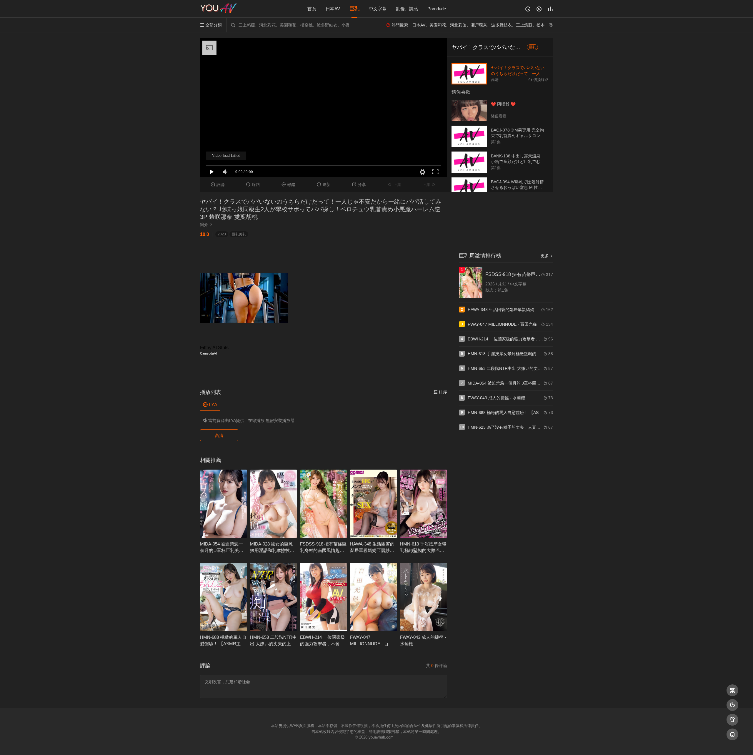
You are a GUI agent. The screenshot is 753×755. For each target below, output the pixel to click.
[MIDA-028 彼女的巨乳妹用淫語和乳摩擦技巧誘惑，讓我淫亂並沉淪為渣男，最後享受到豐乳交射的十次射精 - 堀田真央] (273, 504)
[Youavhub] (219, 9)
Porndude (436, 8)
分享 (359, 184)
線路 (253, 184)
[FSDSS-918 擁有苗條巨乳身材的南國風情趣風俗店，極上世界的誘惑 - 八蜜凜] (323, 504)
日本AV (333, 8)
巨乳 (354, 8)
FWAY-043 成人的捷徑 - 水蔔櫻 (496, 397)
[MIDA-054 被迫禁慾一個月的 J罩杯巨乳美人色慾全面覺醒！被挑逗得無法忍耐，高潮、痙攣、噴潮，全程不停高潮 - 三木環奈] (223, 504)
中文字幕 (378, 8)
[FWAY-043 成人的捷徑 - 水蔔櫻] (423, 597)
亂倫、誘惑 (407, 8)
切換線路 (539, 79)
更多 (547, 255)
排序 (440, 392)
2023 (222, 234)
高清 (219, 435)
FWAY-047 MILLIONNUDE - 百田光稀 (371, 644)
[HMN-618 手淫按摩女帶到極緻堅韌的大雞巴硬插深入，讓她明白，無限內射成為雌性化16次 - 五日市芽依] (423, 504)
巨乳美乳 (239, 234)
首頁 (311, 8)
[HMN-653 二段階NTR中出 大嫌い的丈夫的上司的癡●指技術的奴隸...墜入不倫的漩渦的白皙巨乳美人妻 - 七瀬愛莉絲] (273, 597)
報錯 (288, 184)
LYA (210, 404)
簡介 (206, 224)
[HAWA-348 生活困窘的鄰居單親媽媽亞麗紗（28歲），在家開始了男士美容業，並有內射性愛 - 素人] (373, 504)
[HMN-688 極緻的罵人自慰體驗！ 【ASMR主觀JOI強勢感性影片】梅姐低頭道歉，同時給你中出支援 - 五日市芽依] (223, 597)
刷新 (324, 184)
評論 (218, 184)
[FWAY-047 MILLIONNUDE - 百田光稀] (373, 597)
